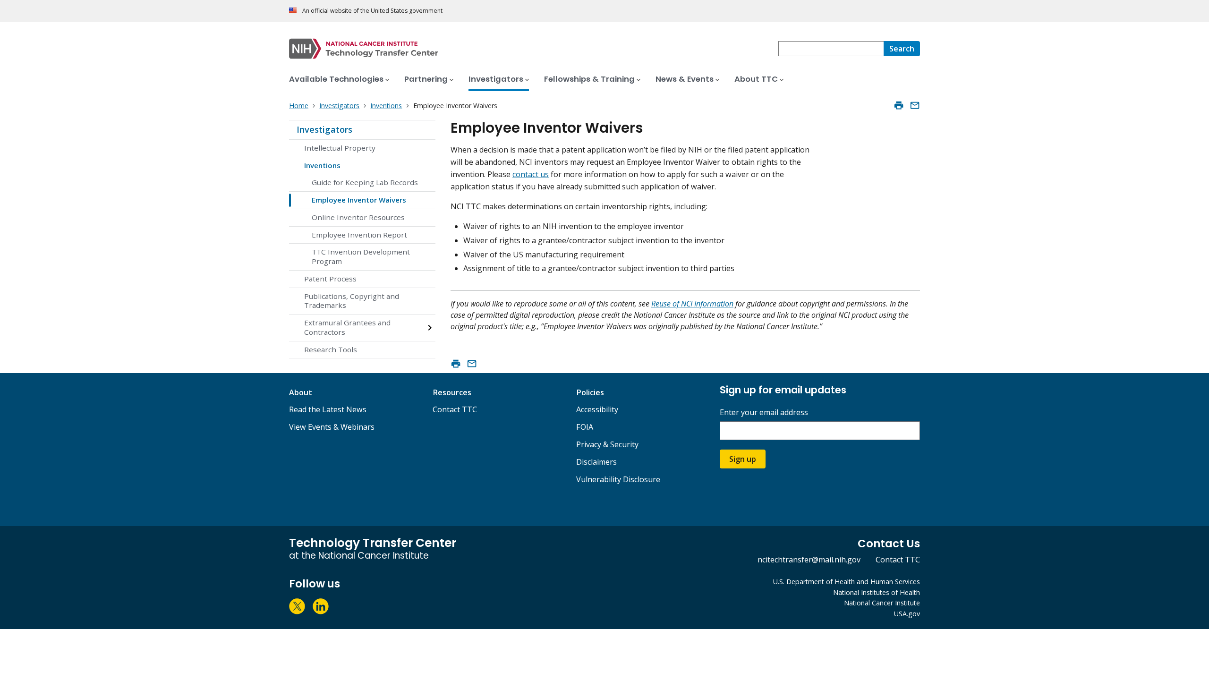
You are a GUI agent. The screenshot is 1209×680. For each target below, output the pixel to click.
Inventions (322, 165)
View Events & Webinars (332, 427)
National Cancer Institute (882, 602)
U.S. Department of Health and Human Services (846, 581)
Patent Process (330, 278)
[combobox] (831, 48)
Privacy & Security (607, 444)
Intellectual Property (339, 148)
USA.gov (907, 613)
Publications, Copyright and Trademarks (351, 300)
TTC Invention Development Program (361, 256)
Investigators (324, 129)
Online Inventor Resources (358, 217)
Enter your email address (764, 412)
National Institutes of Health (876, 592)
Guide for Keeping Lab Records (365, 182)
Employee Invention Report (359, 234)
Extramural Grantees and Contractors (347, 327)
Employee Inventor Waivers (359, 199)
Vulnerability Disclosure (618, 479)
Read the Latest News (327, 409)
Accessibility (597, 409)
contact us (530, 174)
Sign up (742, 459)
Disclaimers (596, 462)
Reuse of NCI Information (692, 303)
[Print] (899, 105)
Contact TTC (455, 409)
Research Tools (330, 349)
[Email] (915, 105)
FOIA (584, 427)
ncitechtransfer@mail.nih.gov (809, 559)
